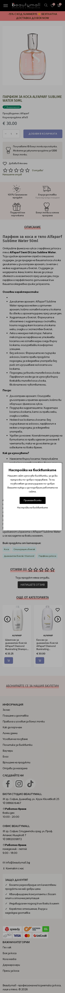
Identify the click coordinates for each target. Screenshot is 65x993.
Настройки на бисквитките (32, 507)
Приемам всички (32, 500)
